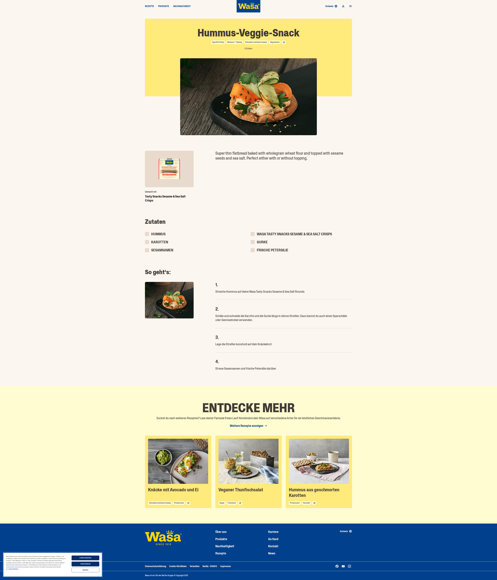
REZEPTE (149, 6)
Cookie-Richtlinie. (13, 569)
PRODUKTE (163, 6)
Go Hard (273, 539)
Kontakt (273, 546)
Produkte (221, 539)
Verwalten (194, 566)
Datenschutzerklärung (155, 566)
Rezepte (220, 553)
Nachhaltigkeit (224, 546)
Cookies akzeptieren (85, 558)
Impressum (225, 566)
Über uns (220, 532)
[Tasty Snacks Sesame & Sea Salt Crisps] (169, 169)
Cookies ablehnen (85, 564)
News (271, 553)
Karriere (273, 532)
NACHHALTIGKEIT (182, 6)
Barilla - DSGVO (210, 566)
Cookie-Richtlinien (178, 566)
